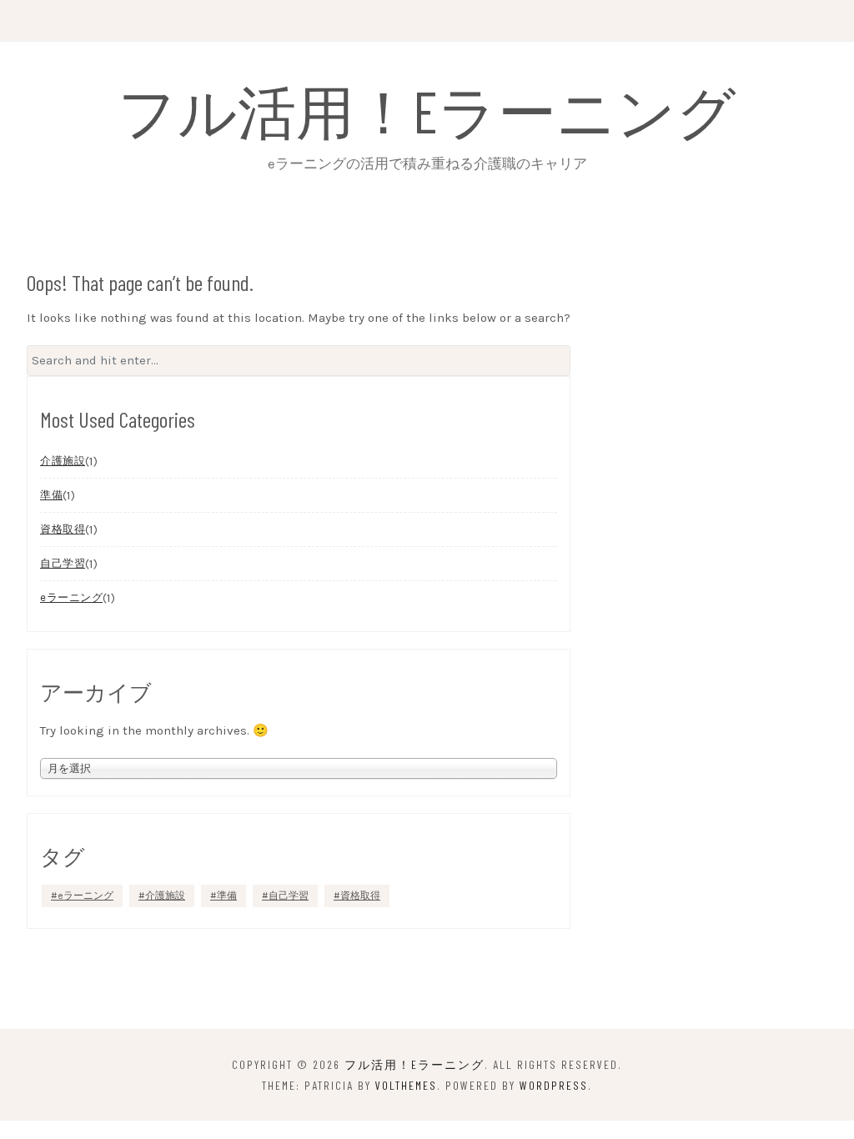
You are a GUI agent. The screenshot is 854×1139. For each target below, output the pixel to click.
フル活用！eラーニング (427, 110)
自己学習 (62, 563)
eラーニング (71, 597)
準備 (51, 495)
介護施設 (62, 460)
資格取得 (62, 529)
